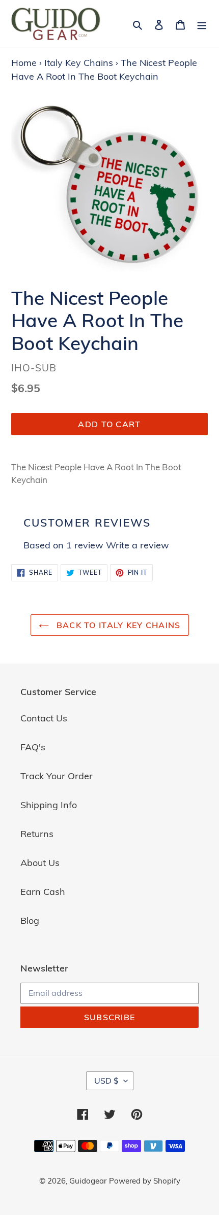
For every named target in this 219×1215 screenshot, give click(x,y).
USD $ (106, 1080)
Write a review (137, 545)
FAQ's (32, 747)
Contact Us (43, 718)
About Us (40, 863)
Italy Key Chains (78, 62)
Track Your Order (56, 776)
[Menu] (201, 24)
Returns (36, 834)
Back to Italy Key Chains (117, 625)
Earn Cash (42, 891)
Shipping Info (48, 805)
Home (24, 62)
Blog (29, 920)
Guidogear (87, 1181)
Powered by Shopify (144, 1181)
